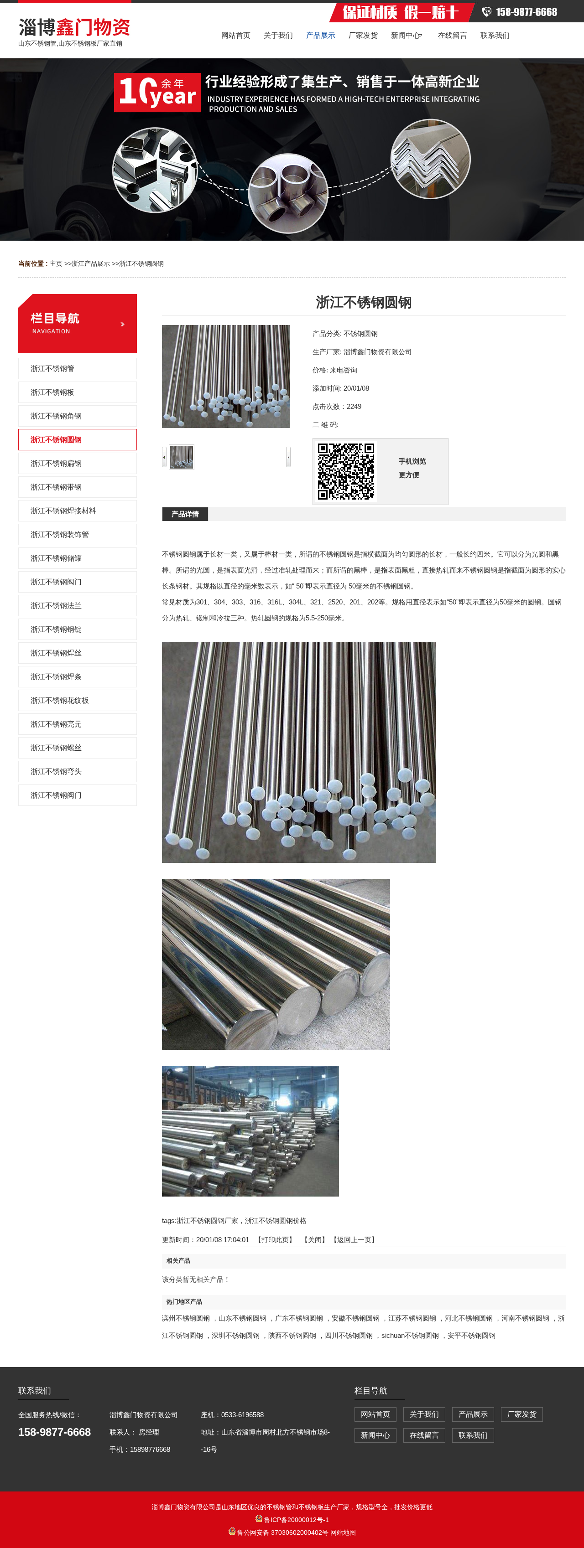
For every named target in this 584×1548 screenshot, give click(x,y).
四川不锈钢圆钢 (349, 1335)
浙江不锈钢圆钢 (141, 263)
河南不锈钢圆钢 (525, 1318)
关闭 (315, 1240)
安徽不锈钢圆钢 (356, 1318)
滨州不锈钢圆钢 (186, 1318)
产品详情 (185, 514)
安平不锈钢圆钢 (471, 1335)
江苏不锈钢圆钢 (412, 1318)
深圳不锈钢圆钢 (236, 1335)
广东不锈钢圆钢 (299, 1318)
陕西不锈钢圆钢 (292, 1335)
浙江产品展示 (91, 263)
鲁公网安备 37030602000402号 (282, 1532)
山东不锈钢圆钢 (242, 1318)
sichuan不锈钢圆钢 (410, 1335)
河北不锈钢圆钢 (469, 1318)
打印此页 (275, 1240)
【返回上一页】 (354, 1240)
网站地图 (343, 1532)
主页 (56, 263)
